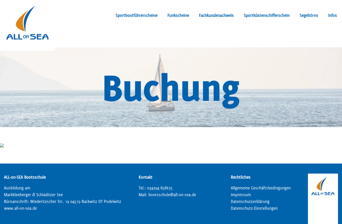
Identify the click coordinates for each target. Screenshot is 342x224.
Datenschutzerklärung (250, 201)
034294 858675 (160, 187)
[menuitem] (136, 16)
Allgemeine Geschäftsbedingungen (261, 187)
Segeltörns (309, 15)
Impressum (241, 194)
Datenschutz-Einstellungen (254, 208)
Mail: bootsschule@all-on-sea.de (167, 194)
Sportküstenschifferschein (267, 15)
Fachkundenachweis (216, 15)
